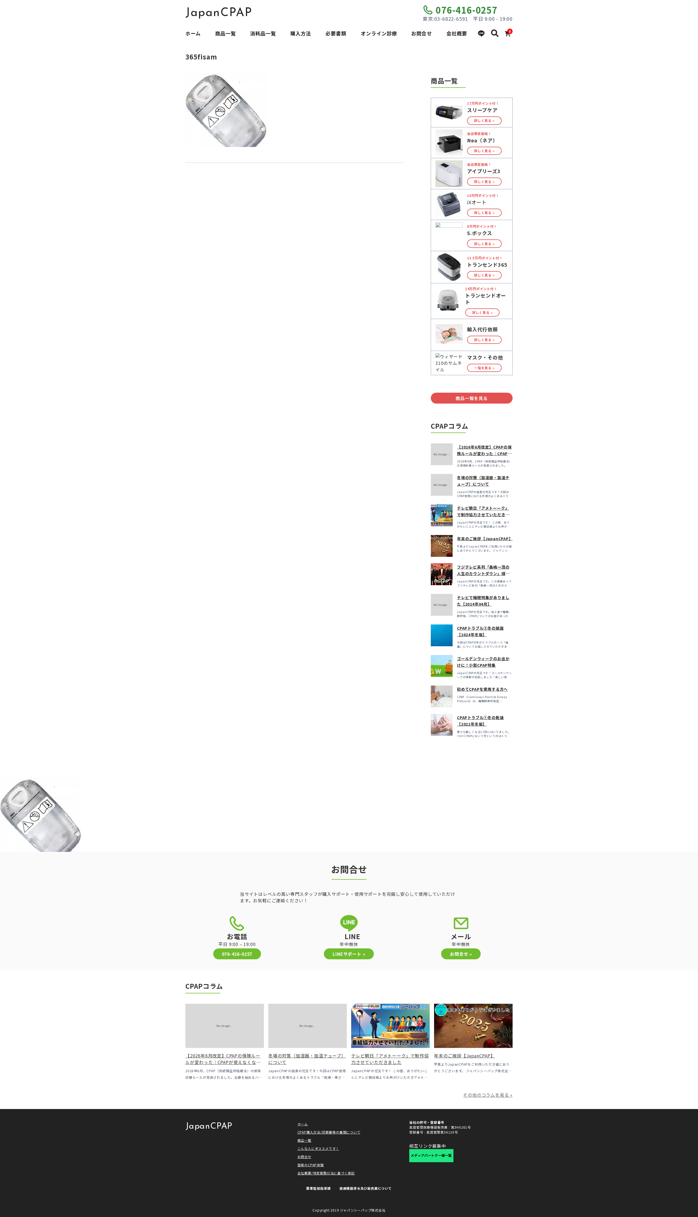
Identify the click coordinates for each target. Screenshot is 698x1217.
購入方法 (300, 33)
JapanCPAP (218, 13)
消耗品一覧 (263, 33)
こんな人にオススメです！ (318, 1148)
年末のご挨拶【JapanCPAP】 (485, 538)
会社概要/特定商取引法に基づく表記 (326, 1173)
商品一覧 (225, 33)
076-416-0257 (466, 9)
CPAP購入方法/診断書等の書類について (328, 1132)
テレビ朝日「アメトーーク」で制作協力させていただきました (483, 514)
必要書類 (336, 33)
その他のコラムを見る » (488, 1095)
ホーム (193, 33)
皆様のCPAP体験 (310, 1164)
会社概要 (456, 33)
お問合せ (421, 33)
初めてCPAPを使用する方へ (482, 689)
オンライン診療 (379, 33)
